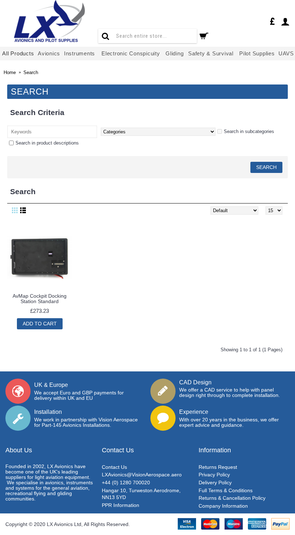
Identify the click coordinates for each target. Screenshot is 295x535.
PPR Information (120, 505)
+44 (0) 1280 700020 (126, 482)
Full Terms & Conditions (226, 490)
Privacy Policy (214, 474)
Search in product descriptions (47, 143)
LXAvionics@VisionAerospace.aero (142, 474)
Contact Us (114, 467)
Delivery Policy (215, 482)
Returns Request (218, 467)
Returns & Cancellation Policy (232, 498)
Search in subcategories (249, 131)
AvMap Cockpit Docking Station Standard (40, 298)
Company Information (223, 506)
